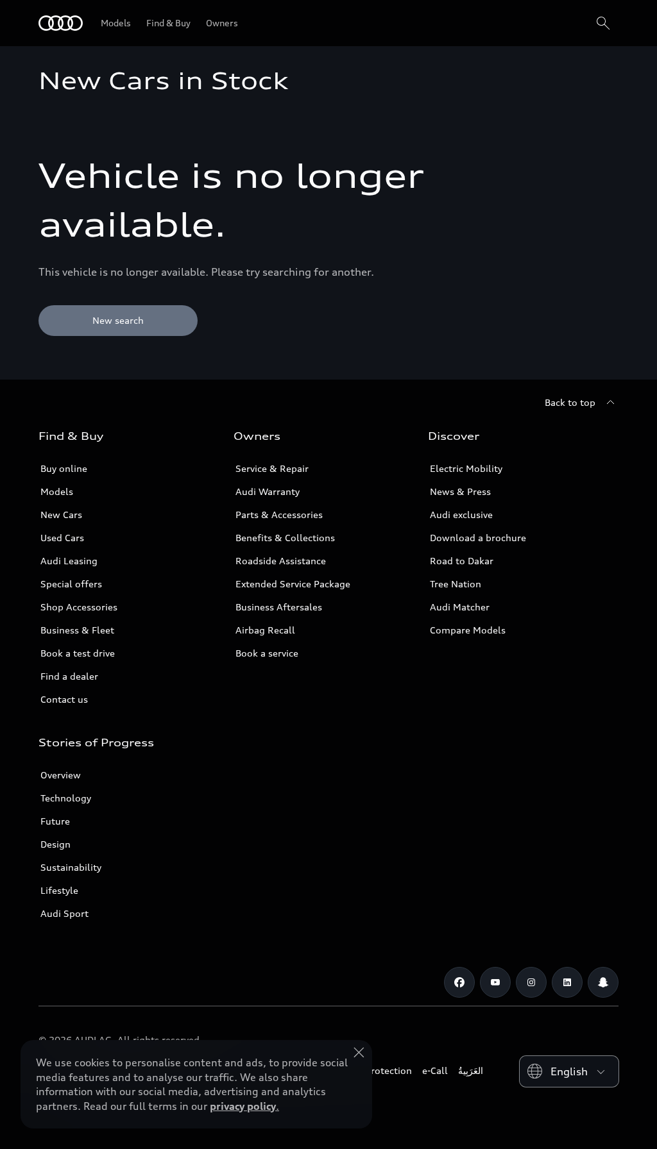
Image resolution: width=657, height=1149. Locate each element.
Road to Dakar (461, 560)
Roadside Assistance (280, 560)
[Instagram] (531, 982)
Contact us (64, 699)
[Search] (603, 23)
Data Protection (377, 1070)
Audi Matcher (460, 606)
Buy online (63, 468)
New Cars (61, 514)
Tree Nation (455, 583)
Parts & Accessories (279, 514)
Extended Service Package (292, 583)
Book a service (266, 653)
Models (56, 491)
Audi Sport (64, 913)
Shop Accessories (78, 606)
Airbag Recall (265, 630)
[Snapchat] (603, 982)
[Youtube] (495, 982)
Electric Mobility (466, 468)
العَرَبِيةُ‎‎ (470, 1070)
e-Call (435, 1070)
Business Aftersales (278, 606)
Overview (60, 774)
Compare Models (468, 630)
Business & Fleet (77, 630)
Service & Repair (272, 468)
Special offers (71, 583)
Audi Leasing (69, 560)
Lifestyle (59, 890)
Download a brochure (478, 537)
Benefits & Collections (285, 537)
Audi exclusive (461, 514)
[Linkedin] (567, 982)
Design (55, 844)
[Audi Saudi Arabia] (60, 23)
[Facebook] (459, 982)
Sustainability (70, 867)
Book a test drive (77, 653)
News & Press (460, 491)
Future (55, 821)
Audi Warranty (267, 491)
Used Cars (62, 537)
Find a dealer (69, 676)
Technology (65, 798)
